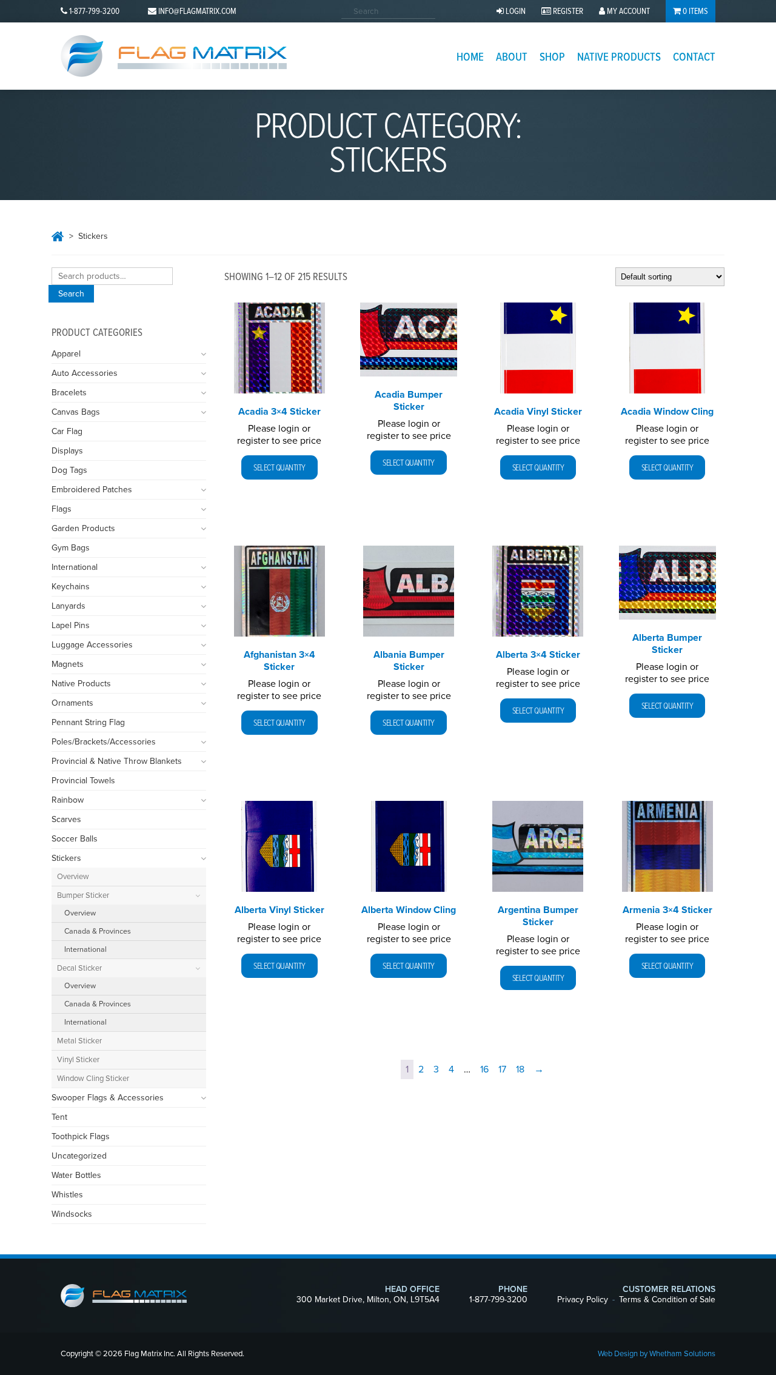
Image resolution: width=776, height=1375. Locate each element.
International (75, 567)
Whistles (67, 1194)
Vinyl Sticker (78, 1060)
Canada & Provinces (97, 931)
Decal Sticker (79, 968)
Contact (694, 57)
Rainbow (68, 800)
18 (520, 1069)
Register (567, 11)
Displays (67, 451)
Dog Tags (69, 470)
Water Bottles (76, 1175)
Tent (59, 1117)
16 (484, 1069)
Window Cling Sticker (93, 1078)
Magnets (68, 664)
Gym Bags (71, 548)
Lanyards (68, 606)
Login (515, 11)
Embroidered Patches (92, 489)
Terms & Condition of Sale (667, 1299)
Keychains (71, 586)
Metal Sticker (79, 1041)
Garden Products (83, 528)
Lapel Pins (71, 625)
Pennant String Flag (88, 722)
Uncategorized (79, 1156)
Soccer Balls (75, 839)
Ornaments (72, 703)
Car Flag (67, 431)
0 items (694, 11)
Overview (73, 877)
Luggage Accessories (92, 645)
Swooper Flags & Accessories (108, 1097)
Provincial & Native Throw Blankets (117, 761)
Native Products (619, 57)
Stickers (66, 858)
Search (71, 294)
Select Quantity (279, 468)
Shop (552, 57)
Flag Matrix (174, 56)
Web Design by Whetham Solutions (656, 1354)
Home (470, 57)
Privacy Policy (582, 1299)
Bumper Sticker (83, 895)
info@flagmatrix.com (197, 11)
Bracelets (69, 392)
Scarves (66, 819)
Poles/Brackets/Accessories (104, 742)
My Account (627, 11)
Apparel (66, 354)
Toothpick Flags (81, 1136)
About (511, 57)
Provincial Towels (83, 780)
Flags (62, 509)
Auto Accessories (85, 373)
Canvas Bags (76, 412)
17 (502, 1069)
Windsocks (72, 1214)
